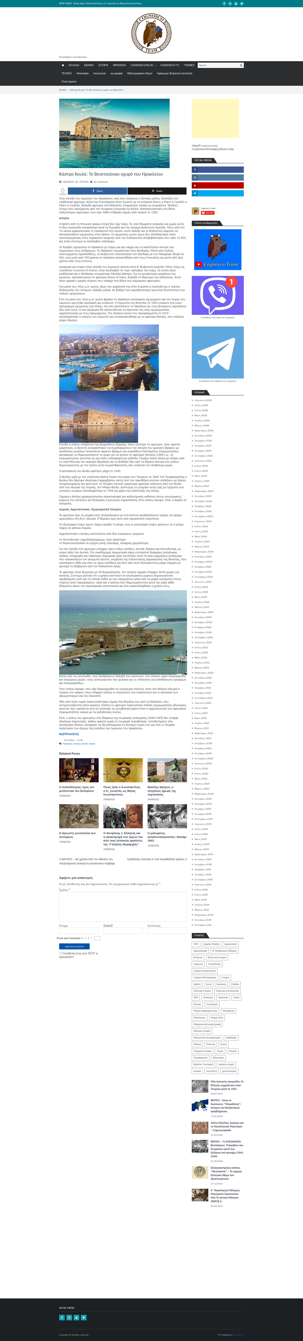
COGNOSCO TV (169, 65)
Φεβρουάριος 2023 (204, 612)
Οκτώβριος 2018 (202, 874)
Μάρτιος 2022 (201, 667)
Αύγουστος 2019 (202, 824)
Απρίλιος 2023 (202, 602)
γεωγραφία (116, 73)
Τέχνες (220, 1051)
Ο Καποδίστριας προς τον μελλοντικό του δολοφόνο (76, 789)
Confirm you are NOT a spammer (78, 955)
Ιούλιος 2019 (201, 829)
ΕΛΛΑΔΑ (74, 65)
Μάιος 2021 (200, 718)
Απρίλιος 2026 (202, 420)
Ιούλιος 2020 (201, 768)
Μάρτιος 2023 (201, 607)
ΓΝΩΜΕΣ (189, 65)
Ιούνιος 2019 (201, 834)
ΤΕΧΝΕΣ (67, 73)
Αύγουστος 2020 (203, 763)
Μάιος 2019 (200, 839)
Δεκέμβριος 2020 (203, 743)
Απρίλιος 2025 (202, 481)
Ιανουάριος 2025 (203, 496)
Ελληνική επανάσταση (227, 991)
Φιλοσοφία (83, 73)
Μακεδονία (228, 1011)
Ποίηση (197, 1044)
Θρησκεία (223, 997)
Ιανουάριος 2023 (203, 617)
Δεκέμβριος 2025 (203, 440)
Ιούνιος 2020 (201, 773)
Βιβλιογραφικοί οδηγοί (139, 73)
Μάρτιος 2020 (201, 788)
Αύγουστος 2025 (203, 460)
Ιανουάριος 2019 (202, 859)
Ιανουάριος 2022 (203, 677)
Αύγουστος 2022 (203, 642)
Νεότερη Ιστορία (201, 1031)
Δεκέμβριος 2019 (203, 803)
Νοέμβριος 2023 (202, 566)
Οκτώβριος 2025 (203, 450)
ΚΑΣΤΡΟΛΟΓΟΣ (69, 734)
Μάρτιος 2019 (201, 849)
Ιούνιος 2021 (201, 713)
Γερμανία (198, 964)
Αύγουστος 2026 (203, 400)
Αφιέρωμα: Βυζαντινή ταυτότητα (174, 73)
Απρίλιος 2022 (202, 662)
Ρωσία (223, 1044)
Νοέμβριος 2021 (202, 687)
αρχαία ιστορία (226, 1064)
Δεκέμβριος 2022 (203, 622)
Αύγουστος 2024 (203, 521)
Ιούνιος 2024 (201, 531)
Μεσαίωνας (199, 1018)
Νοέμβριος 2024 (202, 506)
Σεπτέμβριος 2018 (203, 879)
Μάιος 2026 (200, 415)
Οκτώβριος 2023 (203, 571)
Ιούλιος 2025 (201, 465)
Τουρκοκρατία (200, 1058)
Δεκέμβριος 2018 (203, 864)
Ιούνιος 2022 (201, 652)
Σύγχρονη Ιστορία (202, 1051)
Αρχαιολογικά (200, 951)
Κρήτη (92, 744)
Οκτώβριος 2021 (202, 692)
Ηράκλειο (67, 744)
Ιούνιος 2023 (201, 592)
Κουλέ (85, 744)
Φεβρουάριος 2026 (204, 430)
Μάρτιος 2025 (201, 486)
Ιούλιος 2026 (201, 405)
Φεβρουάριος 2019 (203, 854)
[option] (121, 3)
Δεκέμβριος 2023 (203, 561)
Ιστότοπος (154, 925)
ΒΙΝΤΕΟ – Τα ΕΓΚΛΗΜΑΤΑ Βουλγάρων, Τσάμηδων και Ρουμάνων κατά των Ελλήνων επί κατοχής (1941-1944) (227, 1149)
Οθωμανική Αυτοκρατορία (206, 1038)
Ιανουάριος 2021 (202, 738)
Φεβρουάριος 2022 (204, 672)
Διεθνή (197, 984)
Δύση (208, 984)
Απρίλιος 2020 (202, 783)
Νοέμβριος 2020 (202, 748)
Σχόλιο (64, 890)
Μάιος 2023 (200, 597)
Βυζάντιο (198, 957)
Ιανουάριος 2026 (203, 435)
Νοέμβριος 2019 (202, 809)
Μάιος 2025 (200, 476)
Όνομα (63, 925)
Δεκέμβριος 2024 (203, 501)
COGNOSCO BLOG (142, 65)
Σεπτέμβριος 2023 (203, 576)
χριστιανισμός (229, 1071)
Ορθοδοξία (231, 1038)
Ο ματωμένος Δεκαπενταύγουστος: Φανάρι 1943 (167, 837)
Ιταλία (236, 997)
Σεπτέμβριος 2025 (203, 455)
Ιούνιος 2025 (201, 470)
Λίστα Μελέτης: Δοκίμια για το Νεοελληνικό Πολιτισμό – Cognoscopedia (227, 1127)
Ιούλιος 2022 (201, 647)
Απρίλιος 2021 (201, 723)
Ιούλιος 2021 (201, 708)
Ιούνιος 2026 (201, 410)
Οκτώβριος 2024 (203, 511)
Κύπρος (197, 1004)
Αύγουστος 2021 (202, 703)
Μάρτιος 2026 (201, 425)
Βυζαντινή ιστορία (217, 957)
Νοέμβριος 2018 (202, 869)
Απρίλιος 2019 (201, 844)
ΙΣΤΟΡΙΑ (103, 65)
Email (108, 925)
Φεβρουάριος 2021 (203, 733)
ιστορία (197, 1071)
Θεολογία (208, 997)
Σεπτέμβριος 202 (202, 925)
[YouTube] (236, 4)
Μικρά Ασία (217, 1018)
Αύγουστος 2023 (203, 581)
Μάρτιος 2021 (201, 728)
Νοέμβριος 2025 (202, 445)
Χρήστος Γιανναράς (203, 1064)
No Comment (101, 182)
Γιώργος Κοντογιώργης (205, 977)
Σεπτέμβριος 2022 (203, 637)
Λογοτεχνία (99, 73)
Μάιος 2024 (200, 536)
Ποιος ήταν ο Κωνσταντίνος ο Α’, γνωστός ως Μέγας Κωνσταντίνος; (107, 3)
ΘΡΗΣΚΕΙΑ (119, 65)
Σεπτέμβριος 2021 (203, 698)
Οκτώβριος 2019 (202, 814)
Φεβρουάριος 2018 (203, 914)
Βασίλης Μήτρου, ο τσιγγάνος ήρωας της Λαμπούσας (162, 791)
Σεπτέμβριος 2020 (203, 758)
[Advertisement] (215, 118)
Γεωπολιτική (214, 964)
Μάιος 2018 (200, 899)
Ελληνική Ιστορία (202, 991)
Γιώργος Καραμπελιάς (204, 971)
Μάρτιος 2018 (201, 909)
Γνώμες (225, 977)
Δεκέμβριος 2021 (203, 682)
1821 (196, 944)
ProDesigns (238, 1335)
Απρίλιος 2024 (202, 541)
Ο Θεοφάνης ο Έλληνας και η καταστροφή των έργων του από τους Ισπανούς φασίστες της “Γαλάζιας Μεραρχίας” (123, 839)
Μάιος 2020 (200, 778)
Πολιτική (210, 1044)
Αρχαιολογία (230, 944)
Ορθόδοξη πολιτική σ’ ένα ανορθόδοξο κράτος (156, 859)
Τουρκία (233, 1051)
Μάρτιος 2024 (201, 546)
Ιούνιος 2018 (201, 894)
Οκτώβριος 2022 (203, 632)
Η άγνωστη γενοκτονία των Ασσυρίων (77, 835)
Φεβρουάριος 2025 (204, 491)
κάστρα (77, 744)
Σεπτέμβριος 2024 (203, 516)
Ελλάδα (235, 984)
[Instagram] (230, 4)
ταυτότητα (211, 1071)
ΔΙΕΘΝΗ (89, 65)
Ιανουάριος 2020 (203, 798)
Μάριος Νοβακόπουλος (205, 1011)
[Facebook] (224, 4)
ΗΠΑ (195, 997)
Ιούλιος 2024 (201, 526)
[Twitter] (242, 4)
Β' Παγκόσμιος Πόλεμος (224, 951)
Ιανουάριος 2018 (202, 919)
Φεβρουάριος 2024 (204, 551)
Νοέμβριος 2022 (202, 627)
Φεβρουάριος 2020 (204, 793)
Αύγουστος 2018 (202, 884)
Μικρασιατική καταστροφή (207, 1024)
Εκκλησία (221, 984)
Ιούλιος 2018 (201, 889)
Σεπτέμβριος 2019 (203, 819)
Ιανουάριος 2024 (203, 556)
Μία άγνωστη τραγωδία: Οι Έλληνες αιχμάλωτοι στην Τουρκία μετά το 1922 (227, 1085)
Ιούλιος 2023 (201, 587)
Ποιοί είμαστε (69, 81)
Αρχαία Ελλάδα (211, 944)
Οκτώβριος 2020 (203, 753)
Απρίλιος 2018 (201, 904)
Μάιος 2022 (200, 657)
